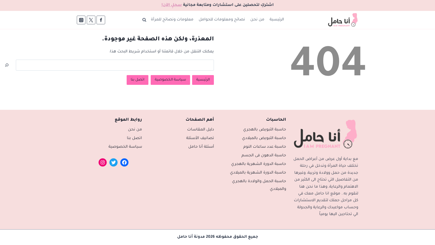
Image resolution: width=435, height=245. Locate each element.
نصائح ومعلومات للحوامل (222, 20)
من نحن (257, 20)
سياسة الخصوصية (170, 80)
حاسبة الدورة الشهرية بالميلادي (258, 173)
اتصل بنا (137, 80)
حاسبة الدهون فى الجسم (264, 156)
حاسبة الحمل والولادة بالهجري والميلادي (259, 185)
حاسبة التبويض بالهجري (264, 130)
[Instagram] (81, 20)
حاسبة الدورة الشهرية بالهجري (258, 164)
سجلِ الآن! (172, 5)
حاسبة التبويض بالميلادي (264, 138)
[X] (91, 20)
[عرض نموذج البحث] (144, 20)
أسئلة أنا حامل (201, 147)
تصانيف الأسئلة (200, 138)
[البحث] (7, 65)
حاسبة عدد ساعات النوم (264, 147)
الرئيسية (277, 20)
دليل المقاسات (200, 130)
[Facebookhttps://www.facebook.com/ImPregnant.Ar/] (101, 20)
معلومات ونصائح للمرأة (172, 20)
